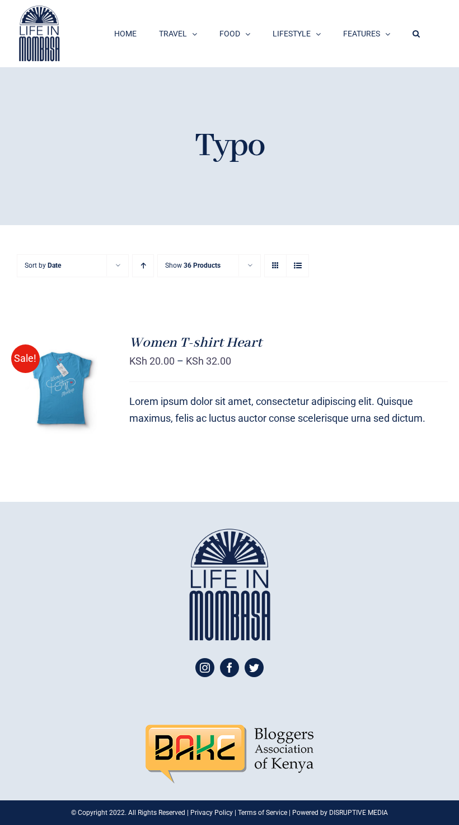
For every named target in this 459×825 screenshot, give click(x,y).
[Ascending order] (143, 265)
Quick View (61, 404)
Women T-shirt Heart (195, 343)
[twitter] (254, 667)
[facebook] (229, 667)
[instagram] (204, 667)
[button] (416, 33)
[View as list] (297, 266)
